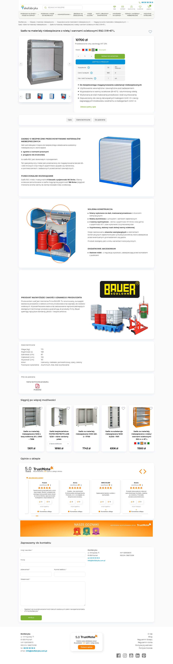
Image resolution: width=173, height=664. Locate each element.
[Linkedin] (138, 655)
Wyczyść (102, 50)
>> (69, 96)
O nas (150, 634)
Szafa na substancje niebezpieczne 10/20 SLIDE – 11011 (114, 434)
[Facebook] (119, 655)
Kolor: (78, 50)
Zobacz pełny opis (88, 107)
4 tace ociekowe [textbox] (55, 444)
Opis (70, 120)
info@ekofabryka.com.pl (96, 560)
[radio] (83, 50)
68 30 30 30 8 (147, 2)
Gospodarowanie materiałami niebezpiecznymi (73, 22)
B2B (114, 9)
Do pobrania (100, 120)
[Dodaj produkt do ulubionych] (150, 31)
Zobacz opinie (86, 647)
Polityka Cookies (145, 648)
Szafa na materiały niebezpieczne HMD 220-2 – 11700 (86, 434)
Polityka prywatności (143, 645)
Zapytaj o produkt (100, 62)
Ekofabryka (22, 22)
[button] (141, 471)
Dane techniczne (83, 120)
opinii (52, 471)
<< (20, 96)
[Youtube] (131, 655)
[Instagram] (125, 655)
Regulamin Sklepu (144, 640)
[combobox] (59, 444)
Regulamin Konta (145, 642)
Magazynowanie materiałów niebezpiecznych (110, 22)
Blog (150, 637)
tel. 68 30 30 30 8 (94, 558)
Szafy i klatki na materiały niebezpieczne (32, 24)
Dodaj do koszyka (109, 56)
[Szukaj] (45, 7)
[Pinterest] (144, 655)
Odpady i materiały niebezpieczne (42, 22)
